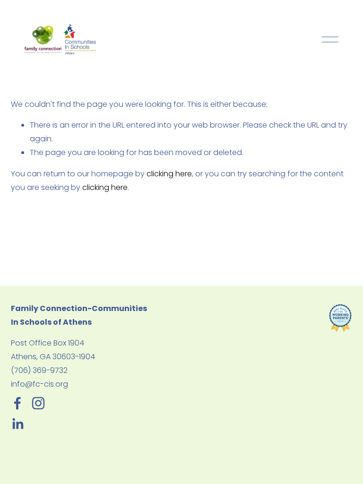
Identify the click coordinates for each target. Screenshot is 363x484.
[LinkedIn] (17, 424)
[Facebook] (17, 403)
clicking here (169, 173)
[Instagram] (38, 403)
